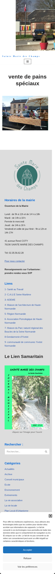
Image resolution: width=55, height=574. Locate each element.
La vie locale (11, 505)
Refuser (27, 558)
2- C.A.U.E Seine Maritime (18, 294)
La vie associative (13, 500)
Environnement (12, 490)
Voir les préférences (27, 566)
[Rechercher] (46, 451)
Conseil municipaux (14, 479)
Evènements (11, 495)
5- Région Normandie (15, 314)
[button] (50, 515)
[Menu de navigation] (27, 61)
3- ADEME (10, 299)
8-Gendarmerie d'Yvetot (16, 337)
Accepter (27, 550)
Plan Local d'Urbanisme (16, 510)
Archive (8, 474)
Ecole (7, 484)
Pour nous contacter (15, 261)
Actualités (9, 469)
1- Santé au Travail (14, 289)
